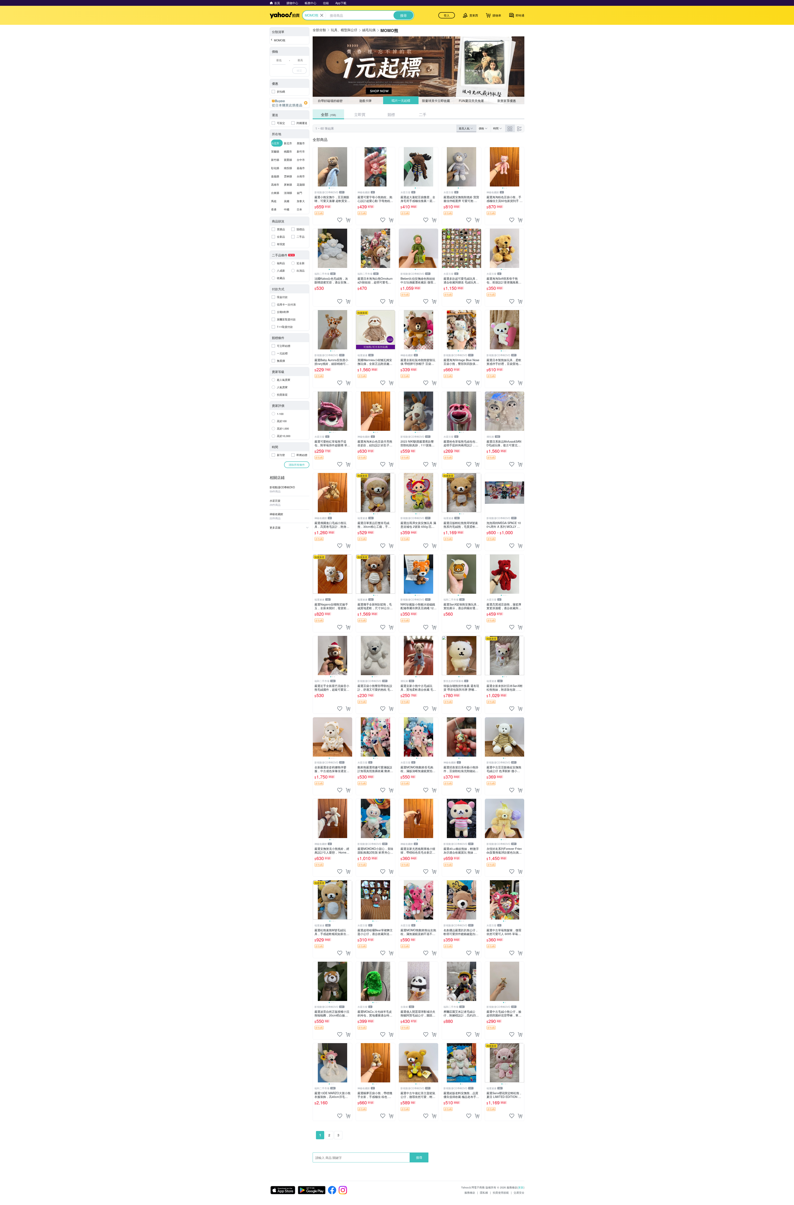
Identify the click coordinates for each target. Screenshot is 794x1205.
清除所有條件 (297, 465)
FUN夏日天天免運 (471, 100)
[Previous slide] (315, 167)
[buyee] (289, 103)
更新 (521, 1187)
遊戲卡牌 (365, 100)
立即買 (359, 114)
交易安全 (519, 1192)
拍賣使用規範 (501, 1192)
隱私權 (484, 1192)
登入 (447, 15)
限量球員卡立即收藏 (436, 100)
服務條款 (469, 1192)
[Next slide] (349, 167)
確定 (299, 70)
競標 (391, 114)
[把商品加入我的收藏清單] (339, 219)
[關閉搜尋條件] (321, 15)
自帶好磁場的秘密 (330, 100)
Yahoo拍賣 (285, 15)
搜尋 (419, 1157)
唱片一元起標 (400, 100)
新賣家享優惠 (506, 100)
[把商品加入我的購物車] (348, 219)
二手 (422, 114)
